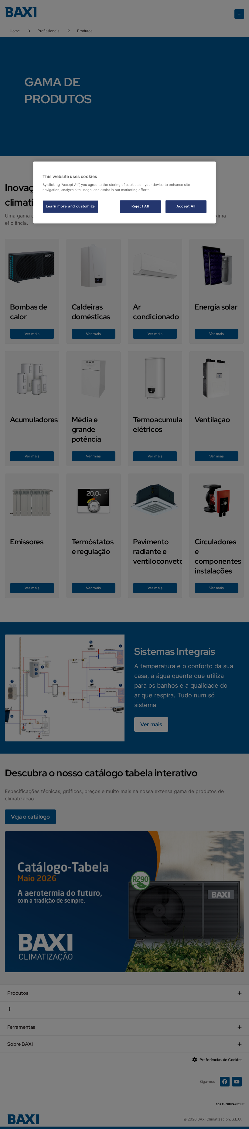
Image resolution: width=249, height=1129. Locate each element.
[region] (124, 192)
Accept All (186, 206)
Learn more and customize (70, 206)
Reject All (140, 206)
